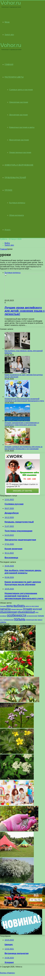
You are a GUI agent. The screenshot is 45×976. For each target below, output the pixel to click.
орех (36, 612)
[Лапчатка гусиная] (17, 753)
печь (1, 619)
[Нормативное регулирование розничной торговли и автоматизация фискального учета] (17, 397)
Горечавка (3, 606)
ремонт (40, 620)
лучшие (27, 608)
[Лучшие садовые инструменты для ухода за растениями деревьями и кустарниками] (17, 445)
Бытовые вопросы (17, 203)
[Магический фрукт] (17, 676)
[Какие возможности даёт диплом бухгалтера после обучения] (17, 373)
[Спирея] (17, 882)
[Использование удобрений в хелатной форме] (19, 831)
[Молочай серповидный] (19, 702)
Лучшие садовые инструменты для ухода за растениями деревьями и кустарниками (23, 448)
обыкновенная (8, 611)
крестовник (35, 606)
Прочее (8, 190)
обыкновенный (26, 611)
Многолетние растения (19, 140)
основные (3, 616)
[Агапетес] (18, 650)
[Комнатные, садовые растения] (11, 8)
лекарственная (16, 609)
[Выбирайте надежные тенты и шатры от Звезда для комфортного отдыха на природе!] (17, 856)
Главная (3, 249)
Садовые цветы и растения (21, 90)
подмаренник (8, 620)
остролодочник (32, 616)
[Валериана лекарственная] (17, 727)
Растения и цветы (14, 77)
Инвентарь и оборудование (19, 165)
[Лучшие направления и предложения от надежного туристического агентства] (17, 421)
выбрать (19, 605)
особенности (16, 615)
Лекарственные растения (20, 152)
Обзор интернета (16, 215)
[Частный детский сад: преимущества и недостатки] (17, 805)
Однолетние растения (18, 102)
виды (9, 605)
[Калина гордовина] (17, 779)
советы (3, 622)
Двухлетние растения (18, 115)
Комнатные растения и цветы (21, 127)
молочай (37, 609)
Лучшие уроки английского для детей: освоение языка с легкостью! (25, 311)
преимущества (31, 620)
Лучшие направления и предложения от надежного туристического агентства (22, 424)
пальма (41, 616)
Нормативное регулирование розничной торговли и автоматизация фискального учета (24, 400)
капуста (28, 606)
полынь (19, 619)
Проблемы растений (15, 178)
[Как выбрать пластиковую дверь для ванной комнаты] (17, 349)
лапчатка (5, 608)
